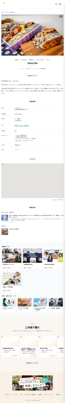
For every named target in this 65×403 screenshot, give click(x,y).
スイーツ (48, 59)
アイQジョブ (26, 331)
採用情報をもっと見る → (32, 363)
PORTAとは (7, 394)
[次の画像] (61, 35)
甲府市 (16, 59)
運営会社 (58, 394)
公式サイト (17, 150)
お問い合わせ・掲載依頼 (30, 394)
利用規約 (40, 394)
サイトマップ (15, 394)
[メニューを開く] (60, 4)
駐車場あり (31, 59)
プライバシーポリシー (49, 394)
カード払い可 (23, 59)
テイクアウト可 (40, 59)
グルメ (6, 12)
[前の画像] (4, 35)
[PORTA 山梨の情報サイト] (8, 4)
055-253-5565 (22, 125)
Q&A (21, 394)
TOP (2, 12)
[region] (32, 35)
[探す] (56, 4)
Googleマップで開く (57, 199)
